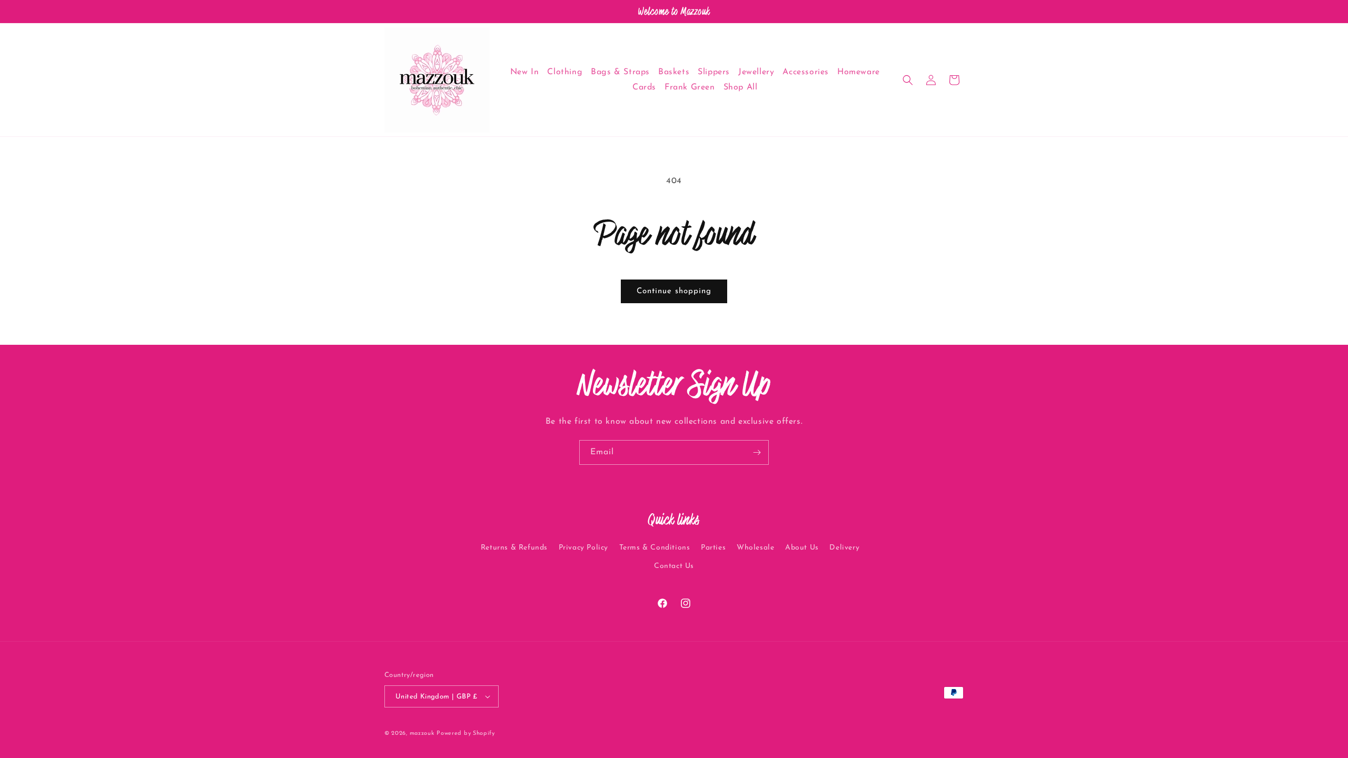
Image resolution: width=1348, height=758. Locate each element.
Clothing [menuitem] (564, 72)
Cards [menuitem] (644, 87)
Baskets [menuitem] (673, 72)
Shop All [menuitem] (740, 87)
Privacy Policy (583, 548)
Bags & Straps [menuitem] (620, 72)
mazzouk (422, 733)
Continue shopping (674, 291)
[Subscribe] (756, 452)
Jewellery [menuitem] (756, 72)
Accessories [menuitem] (805, 72)
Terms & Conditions (654, 548)
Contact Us (674, 567)
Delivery (844, 548)
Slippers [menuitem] (714, 72)
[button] (907, 80)
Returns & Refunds (514, 548)
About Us (802, 548)
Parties (713, 548)
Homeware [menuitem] (858, 72)
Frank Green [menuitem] (690, 87)
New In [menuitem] (524, 72)
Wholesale (755, 548)
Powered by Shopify (466, 733)
